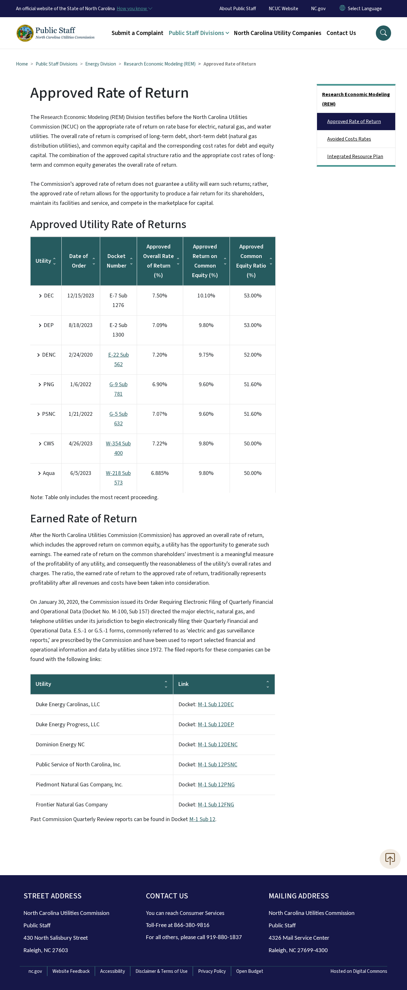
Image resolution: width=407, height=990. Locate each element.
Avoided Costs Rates (349, 139)
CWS (49, 444)
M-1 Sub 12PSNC (217, 765)
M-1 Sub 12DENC (218, 745)
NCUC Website (283, 8)
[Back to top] (390, 859)
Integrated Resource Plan (355, 156)
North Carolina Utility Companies (277, 33)
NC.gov (318, 8)
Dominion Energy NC (60, 745)
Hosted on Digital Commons (358, 971)
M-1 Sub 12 (202, 819)
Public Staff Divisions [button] (196, 33)
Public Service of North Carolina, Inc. (78, 765)
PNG (48, 384)
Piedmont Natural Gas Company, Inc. (79, 785)
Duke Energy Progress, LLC (68, 725)
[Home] (55, 26)
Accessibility (112, 971)
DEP (49, 325)
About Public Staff (237, 8)
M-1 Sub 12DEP (216, 725)
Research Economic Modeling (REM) (160, 63)
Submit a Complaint (137, 33)
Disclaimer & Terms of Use (161, 971)
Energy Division (100, 63)
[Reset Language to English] (342, 8)
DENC (49, 355)
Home (22, 63)
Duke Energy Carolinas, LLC (68, 704)
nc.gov (35, 971)
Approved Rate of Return (354, 121)
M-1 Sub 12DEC (216, 704)
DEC (49, 296)
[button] (383, 33)
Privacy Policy (212, 971)
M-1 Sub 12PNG (216, 785)
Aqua (49, 473)
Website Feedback (71, 971)
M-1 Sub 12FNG (216, 805)
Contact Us (341, 33)
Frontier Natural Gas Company (71, 805)
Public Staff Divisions (57, 63)
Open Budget (249, 971)
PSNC (48, 414)
